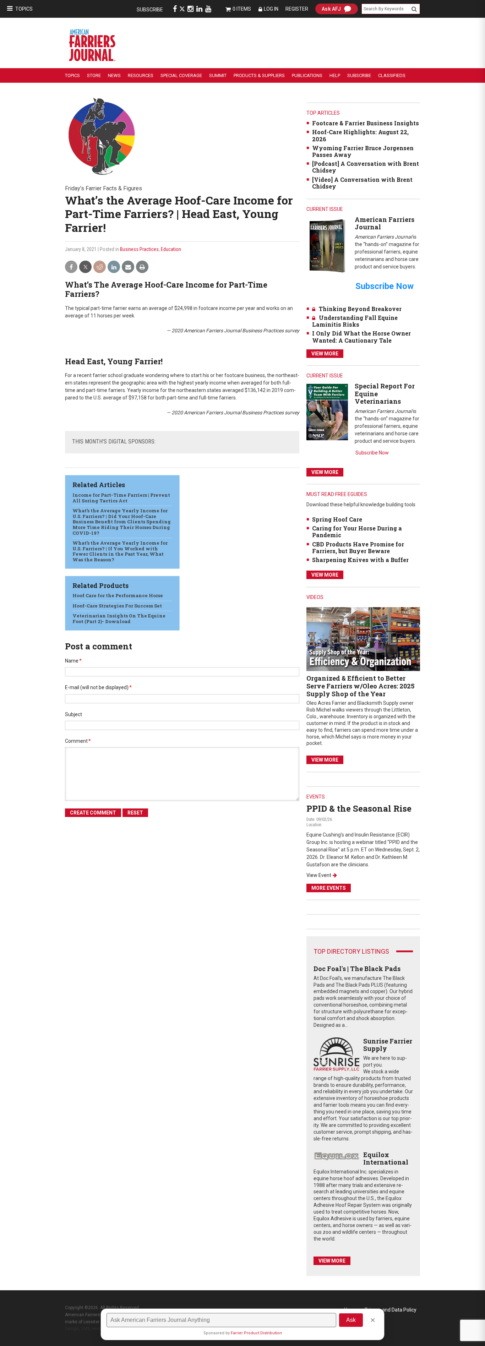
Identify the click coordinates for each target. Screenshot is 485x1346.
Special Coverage (181, 75)
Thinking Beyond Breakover (360, 308)
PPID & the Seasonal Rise (359, 808)
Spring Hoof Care (337, 519)
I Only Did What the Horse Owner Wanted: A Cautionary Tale (361, 336)
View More (324, 353)
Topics (24, 9)
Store (94, 75)
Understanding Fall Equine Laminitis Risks (355, 321)
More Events (328, 888)
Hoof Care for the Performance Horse (117, 595)
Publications (307, 75)
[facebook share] (71, 267)
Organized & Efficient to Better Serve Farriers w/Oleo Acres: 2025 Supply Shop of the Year (360, 686)
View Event (318, 875)
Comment (78, 741)
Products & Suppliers (259, 75)
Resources (140, 75)
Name (73, 661)
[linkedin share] (114, 267)
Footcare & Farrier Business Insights (365, 123)
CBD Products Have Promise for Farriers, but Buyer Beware (358, 547)
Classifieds (391, 75)
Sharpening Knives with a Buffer (360, 559)
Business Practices (139, 249)
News (114, 75)
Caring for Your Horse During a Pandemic (357, 531)
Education (171, 249)
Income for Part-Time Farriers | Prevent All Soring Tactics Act (121, 498)
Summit (218, 75)
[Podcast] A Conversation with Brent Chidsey (365, 167)
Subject (73, 714)
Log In (271, 9)
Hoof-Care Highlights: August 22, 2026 (360, 135)
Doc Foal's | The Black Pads (357, 968)
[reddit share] (99, 267)
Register (296, 9)
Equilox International (385, 1158)
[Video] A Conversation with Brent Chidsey (362, 183)
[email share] (128, 267)
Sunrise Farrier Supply (387, 1045)
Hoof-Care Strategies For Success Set (117, 606)
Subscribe (150, 9)
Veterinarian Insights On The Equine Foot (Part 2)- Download (118, 618)
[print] (142, 267)
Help (334, 75)
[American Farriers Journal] (327, 245)
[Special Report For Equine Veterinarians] (327, 411)
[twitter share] (85, 267)
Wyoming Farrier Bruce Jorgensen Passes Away (363, 151)
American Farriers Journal (384, 223)
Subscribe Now (372, 453)
